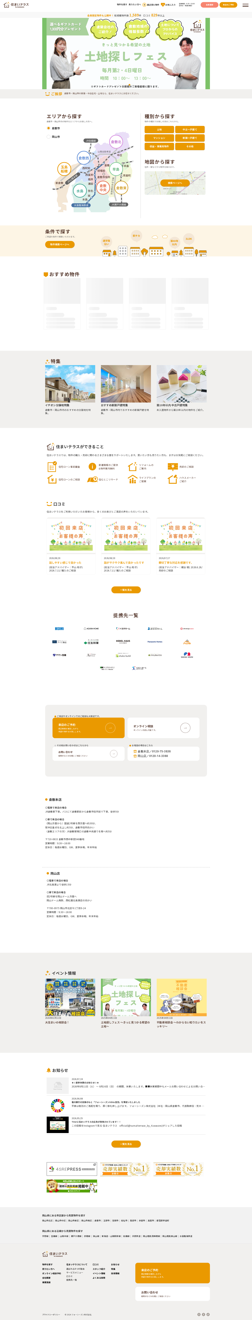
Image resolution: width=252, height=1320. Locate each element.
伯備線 (126, 1236)
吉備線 (54, 1236)
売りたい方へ (135, 4)
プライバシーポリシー (51, 1314)
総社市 (124, 1220)
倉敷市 (56, 128)
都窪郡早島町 (163, 1220)
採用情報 (115, 1273)
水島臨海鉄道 (186, 1236)
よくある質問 (99, 1277)
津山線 (96, 1236)
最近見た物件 (151, 4)
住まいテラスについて (76, 1264)
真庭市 (151, 1220)
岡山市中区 (60, 1220)
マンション (159, 138)
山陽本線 (64, 1236)
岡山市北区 (47, 1220)
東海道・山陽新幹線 (111, 1236)
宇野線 (45, 1236)
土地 (159, 129)
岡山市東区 (73, 1220)
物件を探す (122, 4)
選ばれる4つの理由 (75, 1268)
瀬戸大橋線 (76, 1236)
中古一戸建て (190, 129)
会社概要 (46, 1277)
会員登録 (209, 4)
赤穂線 (87, 1236)
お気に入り (169, 4)
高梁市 (133, 1220)
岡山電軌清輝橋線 (151, 1236)
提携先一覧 (71, 1279)
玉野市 (106, 1220)
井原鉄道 (136, 1236)
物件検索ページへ (59, 244)
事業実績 (46, 1282)
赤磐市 (142, 1220)
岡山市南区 (86, 1220)
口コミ (69, 1276)
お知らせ (115, 1264)
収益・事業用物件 (159, 146)
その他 (190, 146)
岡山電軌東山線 (169, 1236)
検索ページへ (175, 183)
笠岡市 (115, 1220)
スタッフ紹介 (99, 1268)
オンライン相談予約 (51, 1273)
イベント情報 (99, 1273)
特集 (113, 1268)
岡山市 (56, 137)
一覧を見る (126, 590)
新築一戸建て (190, 138)
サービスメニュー (74, 1272)
